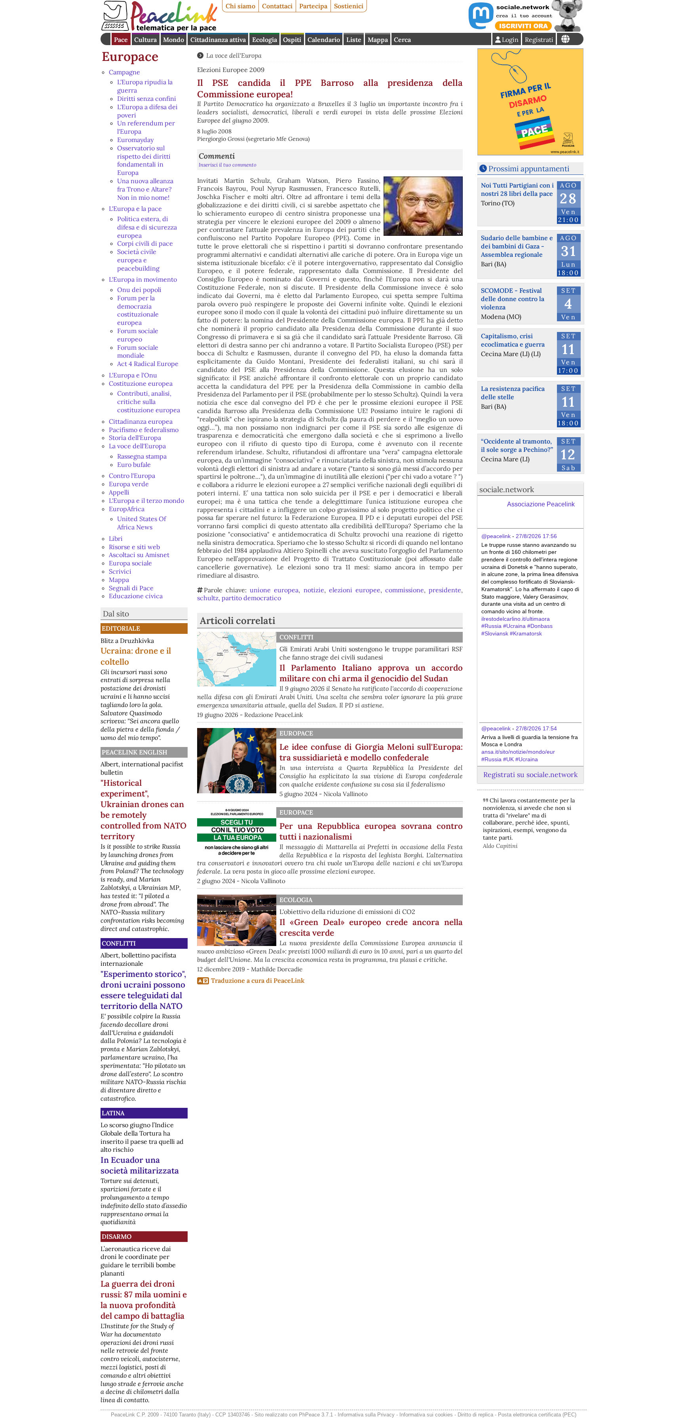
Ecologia (264, 40)
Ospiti (292, 40)
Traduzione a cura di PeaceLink (257, 980)
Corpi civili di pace (145, 243)
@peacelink (496, 536)
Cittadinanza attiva (218, 40)
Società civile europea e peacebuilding (138, 260)
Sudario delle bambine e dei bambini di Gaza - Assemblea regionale (517, 246)
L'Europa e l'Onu (133, 375)
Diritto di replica (475, 1415)
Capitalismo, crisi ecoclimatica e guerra (513, 340)
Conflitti (119, 943)
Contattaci (277, 6)
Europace (130, 56)
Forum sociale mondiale (137, 351)
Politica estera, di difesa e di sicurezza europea (147, 227)
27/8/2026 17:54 (536, 728)
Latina (113, 1113)
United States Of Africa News (141, 523)
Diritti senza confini (146, 98)
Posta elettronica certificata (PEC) (537, 1415)
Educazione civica (136, 596)
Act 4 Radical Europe (148, 364)
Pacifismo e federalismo (144, 430)
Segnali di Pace (131, 588)
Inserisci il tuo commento (227, 164)
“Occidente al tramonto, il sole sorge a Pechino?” (517, 445)
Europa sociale (130, 563)
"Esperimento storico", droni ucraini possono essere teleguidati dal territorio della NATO (143, 990)
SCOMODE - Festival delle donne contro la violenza (512, 298)
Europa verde (129, 484)
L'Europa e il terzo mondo (146, 500)
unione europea (274, 590)
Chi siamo (240, 6)
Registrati (539, 40)
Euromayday (135, 140)
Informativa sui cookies (426, 1415)
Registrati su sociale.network (530, 774)
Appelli (119, 492)
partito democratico (251, 598)
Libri (116, 538)
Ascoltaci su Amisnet (139, 555)
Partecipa (313, 6)
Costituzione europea (141, 383)
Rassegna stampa (142, 456)
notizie (314, 590)
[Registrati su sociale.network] (524, 29)
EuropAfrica (126, 509)
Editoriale (121, 628)
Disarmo (116, 1236)
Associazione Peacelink (541, 504)
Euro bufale (134, 464)
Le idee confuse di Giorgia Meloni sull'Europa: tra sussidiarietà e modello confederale (371, 752)
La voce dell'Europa (137, 446)
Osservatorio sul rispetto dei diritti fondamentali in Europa (144, 160)
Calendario (324, 40)
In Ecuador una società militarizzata (140, 1165)
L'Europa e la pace (135, 208)
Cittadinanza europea (141, 421)
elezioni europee (354, 590)
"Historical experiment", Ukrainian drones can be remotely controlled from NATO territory (143, 809)
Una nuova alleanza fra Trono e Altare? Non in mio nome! (145, 189)
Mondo (173, 40)
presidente (445, 590)
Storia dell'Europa (135, 438)
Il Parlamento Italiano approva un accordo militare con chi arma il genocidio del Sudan (371, 673)
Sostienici (348, 6)
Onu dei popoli (139, 290)
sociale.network (506, 489)
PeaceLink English (134, 752)
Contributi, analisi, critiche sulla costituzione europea (148, 401)
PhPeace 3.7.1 (316, 1415)
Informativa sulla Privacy (366, 1415)
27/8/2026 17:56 (536, 536)
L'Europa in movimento (143, 279)
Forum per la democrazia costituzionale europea (138, 310)
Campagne (124, 72)
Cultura (145, 40)
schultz (207, 598)
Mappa (378, 40)
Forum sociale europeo (137, 335)
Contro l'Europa (132, 476)
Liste (353, 40)
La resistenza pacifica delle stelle (513, 393)
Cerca (402, 40)
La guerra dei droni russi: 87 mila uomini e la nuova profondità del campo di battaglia (144, 1299)
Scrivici (120, 571)
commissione (404, 590)
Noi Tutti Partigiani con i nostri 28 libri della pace (517, 189)
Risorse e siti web (134, 547)
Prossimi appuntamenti (528, 168)
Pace (121, 40)
